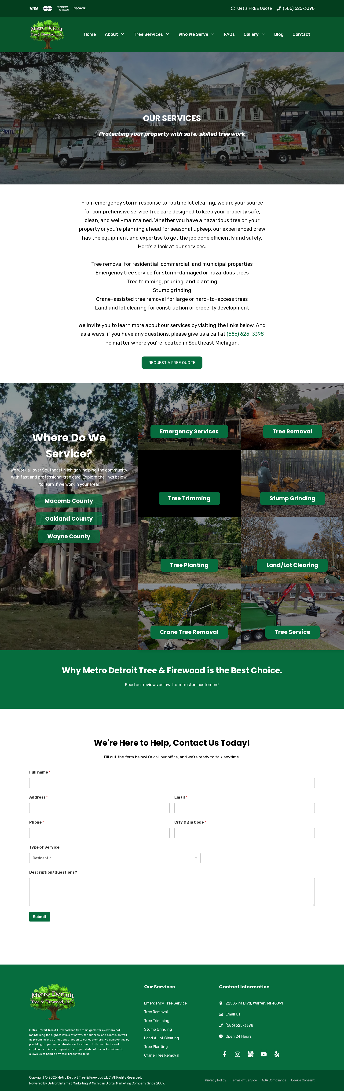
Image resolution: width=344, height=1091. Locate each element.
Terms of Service (244, 1080)
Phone (36, 822)
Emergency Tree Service (165, 1003)
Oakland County (69, 518)
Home (90, 34)
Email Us (233, 1014)
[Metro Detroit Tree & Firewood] (46, 34)
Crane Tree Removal (189, 632)
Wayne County (68, 536)
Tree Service (292, 632)
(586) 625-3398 (245, 334)
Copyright (36, 1078)
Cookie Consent (303, 1080)
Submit (40, 916)
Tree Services (148, 34)
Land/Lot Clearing (292, 565)
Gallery (251, 34)
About (111, 34)
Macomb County (69, 501)
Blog (279, 34)
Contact (301, 34)
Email (180, 797)
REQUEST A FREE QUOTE (172, 362)
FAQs (229, 34)
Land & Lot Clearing (161, 1038)
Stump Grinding (292, 498)
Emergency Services (189, 431)
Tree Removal (292, 431)
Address (38, 797)
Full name (39, 772)
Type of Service (44, 847)
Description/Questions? (53, 872)
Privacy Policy (215, 1080)
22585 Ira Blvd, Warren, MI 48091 (254, 1003)
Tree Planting (189, 565)
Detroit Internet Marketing (68, 1083)
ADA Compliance (274, 1080)
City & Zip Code (190, 822)
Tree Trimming (189, 498)
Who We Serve (193, 34)
